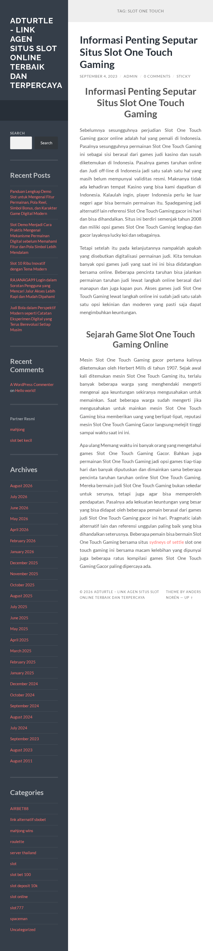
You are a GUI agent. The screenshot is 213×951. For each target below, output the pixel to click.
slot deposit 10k (24, 885)
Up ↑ (188, 597)
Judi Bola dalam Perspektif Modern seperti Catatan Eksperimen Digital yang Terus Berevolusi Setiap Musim (33, 318)
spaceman (18, 918)
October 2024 (22, 694)
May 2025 (19, 628)
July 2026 (18, 496)
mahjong (17, 429)
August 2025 (21, 595)
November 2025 (24, 573)
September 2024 (24, 705)
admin (131, 76)
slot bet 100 (20, 874)
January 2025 (22, 672)
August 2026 (21, 485)
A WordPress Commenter (32, 384)
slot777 (17, 907)
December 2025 (24, 562)
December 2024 (24, 683)
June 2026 (19, 507)
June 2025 (19, 617)
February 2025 (23, 662)
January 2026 (22, 551)
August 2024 (21, 717)
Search (17, 133)
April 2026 (19, 529)
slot (13, 863)
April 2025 (19, 639)
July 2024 (18, 727)
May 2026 (19, 518)
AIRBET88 (19, 808)
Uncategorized (22, 929)
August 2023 (21, 750)
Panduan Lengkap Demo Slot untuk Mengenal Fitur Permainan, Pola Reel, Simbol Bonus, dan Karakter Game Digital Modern (33, 202)
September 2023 (24, 738)
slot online (19, 896)
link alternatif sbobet (28, 819)
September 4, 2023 (98, 76)
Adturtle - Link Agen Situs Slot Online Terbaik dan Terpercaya (36, 53)
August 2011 (21, 760)
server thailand (23, 852)
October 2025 (22, 584)
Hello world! (25, 390)
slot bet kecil (21, 440)
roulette (17, 841)
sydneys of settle (166, 542)
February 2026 (23, 540)
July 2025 (18, 606)
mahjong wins (21, 830)
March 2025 (20, 650)
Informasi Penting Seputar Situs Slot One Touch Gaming (139, 51)
